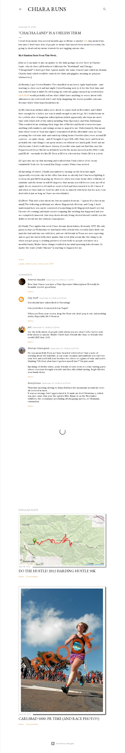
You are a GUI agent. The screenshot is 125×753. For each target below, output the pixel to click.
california (29, 264)
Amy (86, 41)
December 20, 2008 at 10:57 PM (56, 383)
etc (35, 264)
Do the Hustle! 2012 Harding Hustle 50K (57, 571)
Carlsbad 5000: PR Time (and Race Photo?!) (59, 718)
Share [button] (21, 259)
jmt (29, 327)
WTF (51, 264)
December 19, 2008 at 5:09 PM (52, 298)
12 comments (32, 724)
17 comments (32, 576)
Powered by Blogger (65, 743)
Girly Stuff (24, 95)
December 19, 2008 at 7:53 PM (46, 327)
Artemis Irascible (36, 279)
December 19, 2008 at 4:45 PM (60, 280)
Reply (31, 292)
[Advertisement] (62, 479)
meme (40, 264)
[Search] (104, 8)
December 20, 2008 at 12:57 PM (64, 348)
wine (46, 264)
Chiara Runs (47, 9)
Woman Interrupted (38, 348)
